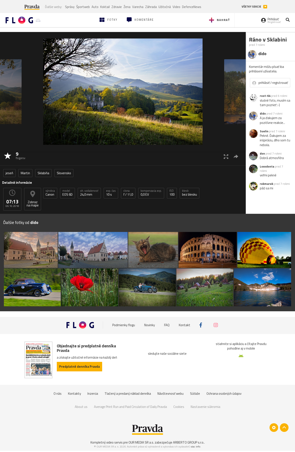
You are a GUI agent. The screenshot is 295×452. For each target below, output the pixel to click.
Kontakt (184, 325)
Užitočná (165, 6)
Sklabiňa (43, 173)
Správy (70, 6)
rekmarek (266, 184)
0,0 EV (151, 193)
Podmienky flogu (123, 325)
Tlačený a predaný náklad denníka (128, 393)
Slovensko (64, 173)
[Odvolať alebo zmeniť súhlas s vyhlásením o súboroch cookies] (274, 427)
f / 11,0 (128, 193)
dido (263, 113)
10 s (111, 193)
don (262, 153)
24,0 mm (89, 193)
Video (176, 6)
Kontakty (74, 393)
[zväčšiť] (226, 156)
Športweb (83, 6)
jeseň (9, 173)
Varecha (137, 6)
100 (171, 193)
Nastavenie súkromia (205, 406)
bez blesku (189, 193)
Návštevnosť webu (170, 393)
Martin (25, 173)
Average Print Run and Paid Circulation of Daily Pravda (130, 406)
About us (81, 406)
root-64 (265, 96)
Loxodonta (267, 166)
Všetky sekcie (252, 7)
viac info (195, 446)
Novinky (149, 325)
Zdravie (116, 6)
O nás (58, 393)
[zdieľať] (236, 156)
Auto (95, 6)
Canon (50, 193)
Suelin (264, 131)
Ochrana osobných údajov (223, 393)
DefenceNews (191, 6)
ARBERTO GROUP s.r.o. (188, 442)
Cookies (178, 406)
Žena (127, 6)
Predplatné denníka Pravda (79, 366)
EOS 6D (67, 193)
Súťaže (195, 393)
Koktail (105, 6)
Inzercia (92, 393)
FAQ (167, 325)
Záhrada (151, 6)
